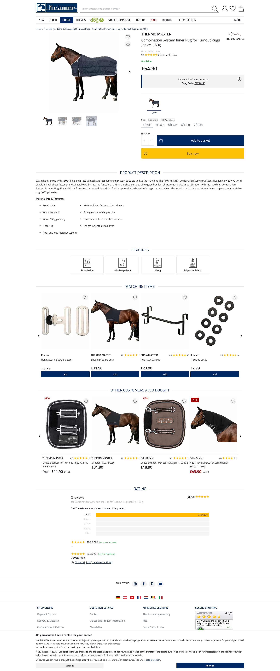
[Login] (225, 8)
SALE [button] (154, 20)
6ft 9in (185, 124)
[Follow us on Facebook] (143, 584)
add (115, 374)
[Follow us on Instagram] (135, 584)
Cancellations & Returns (50, 627)
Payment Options (46, 614)
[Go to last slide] (38, 336)
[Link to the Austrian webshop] (125, 597)
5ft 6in (147, 124)
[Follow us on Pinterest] (152, 584)
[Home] (57, 7)
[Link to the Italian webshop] (161, 597)
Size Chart (153, 119)
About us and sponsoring (156, 614)
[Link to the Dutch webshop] (146, 597)
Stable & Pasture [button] (119, 20)
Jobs (145, 621)
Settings (70, 665)
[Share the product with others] (128, 44)
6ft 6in (172, 124)
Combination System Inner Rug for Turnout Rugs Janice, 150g (120, 28)
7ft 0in (198, 124)
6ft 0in (159, 124)
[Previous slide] (38, 72)
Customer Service (101, 608)
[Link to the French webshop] (139, 597)
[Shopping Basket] (241, 8)
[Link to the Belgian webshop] (154, 597)
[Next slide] (129, 72)
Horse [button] (66, 20)
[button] (97, 20)
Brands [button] (167, 20)
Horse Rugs (49, 28)
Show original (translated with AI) (93, 562)
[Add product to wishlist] (128, 37)
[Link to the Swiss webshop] (132, 597)
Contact (94, 614)
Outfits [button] (141, 20)
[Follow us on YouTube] (160, 584)
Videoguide (169, 119)
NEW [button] (41, 20)
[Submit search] (215, 8)
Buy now (193, 153)
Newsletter (96, 627)
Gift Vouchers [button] (187, 20)
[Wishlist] (233, 8)
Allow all (210, 665)
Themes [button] (81, 20)
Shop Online (45, 608)
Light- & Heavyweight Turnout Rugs (73, 28)
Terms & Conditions (153, 627)
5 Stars (87, 514)
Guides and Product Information (107, 621)
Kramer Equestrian (155, 608)
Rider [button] (53, 20)
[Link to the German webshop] (118, 597)
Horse (38, 28)
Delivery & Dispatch (48, 621)
